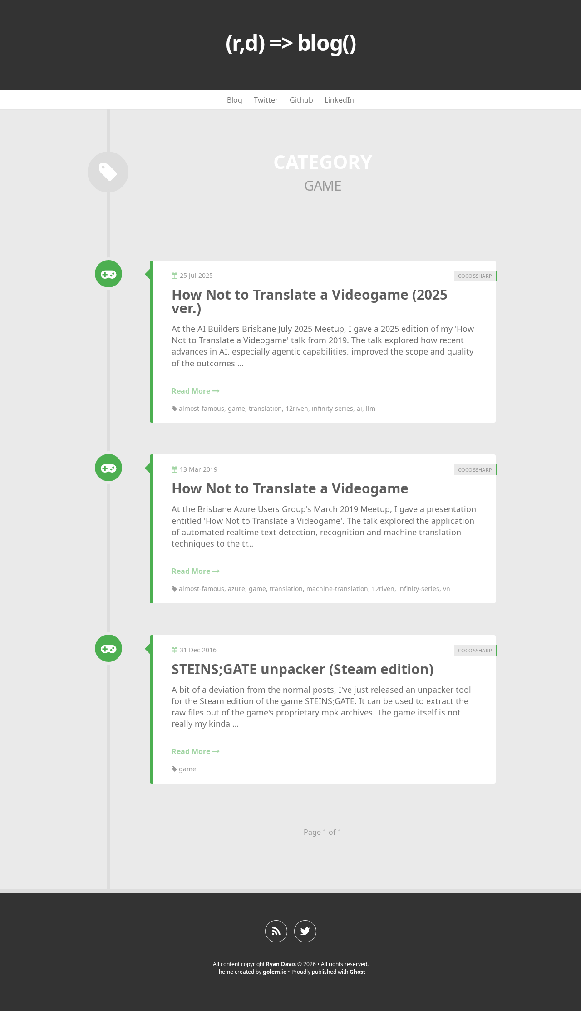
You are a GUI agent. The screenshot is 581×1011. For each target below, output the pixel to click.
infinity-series (332, 408)
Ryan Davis (281, 964)
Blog (234, 100)
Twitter (266, 100)
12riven (297, 408)
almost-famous (201, 408)
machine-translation (337, 588)
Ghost (357, 972)
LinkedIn (339, 100)
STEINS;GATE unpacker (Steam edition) (302, 669)
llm (370, 408)
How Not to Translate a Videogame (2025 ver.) (310, 301)
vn (446, 588)
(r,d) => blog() (290, 42)
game (236, 408)
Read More (191, 391)
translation (265, 408)
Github (301, 100)
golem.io (274, 972)
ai (359, 408)
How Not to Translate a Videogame (290, 488)
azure (236, 588)
